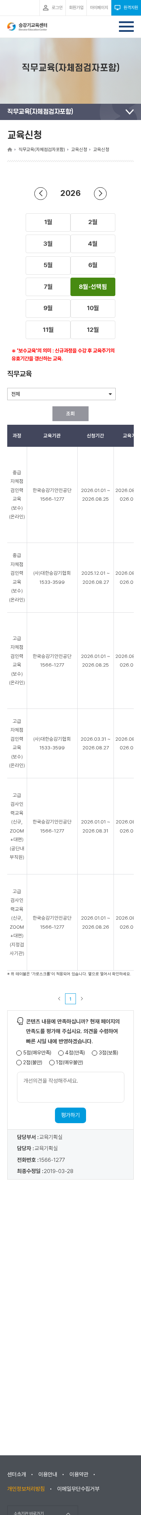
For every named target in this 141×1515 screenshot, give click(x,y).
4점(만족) (75, 1052)
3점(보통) (108, 1052)
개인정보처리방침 (26, 1489)
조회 (70, 413)
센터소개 (16, 1474)
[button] (48, 222)
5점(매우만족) (37, 1052)
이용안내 (47, 1474)
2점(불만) (32, 1062)
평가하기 (70, 1115)
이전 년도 (40, 193)
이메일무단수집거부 (78, 1489)
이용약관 (78, 1474)
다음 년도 (100, 193)
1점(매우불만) (69, 1062)
